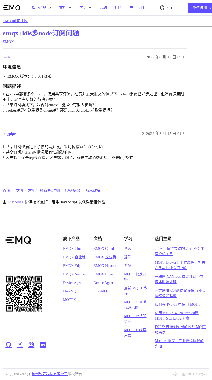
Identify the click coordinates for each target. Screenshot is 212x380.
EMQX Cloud (73, 249)
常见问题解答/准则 (44, 191)
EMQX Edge (72, 266)
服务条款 (72, 191)
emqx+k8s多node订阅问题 (41, 33)
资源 (127, 266)
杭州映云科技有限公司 (50, 374)
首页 (6, 191)
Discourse (15, 202)
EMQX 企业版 (74, 257)
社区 (118, 8)
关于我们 (137, 8)
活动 (103, 8)
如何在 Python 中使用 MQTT (177, 304)
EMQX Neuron (74, 274)
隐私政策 (93, 191)
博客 (127, 249)
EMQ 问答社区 (15, 21)
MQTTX (69, 300)
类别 (19, 191)
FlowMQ (69, 291)
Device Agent (73, 283)
